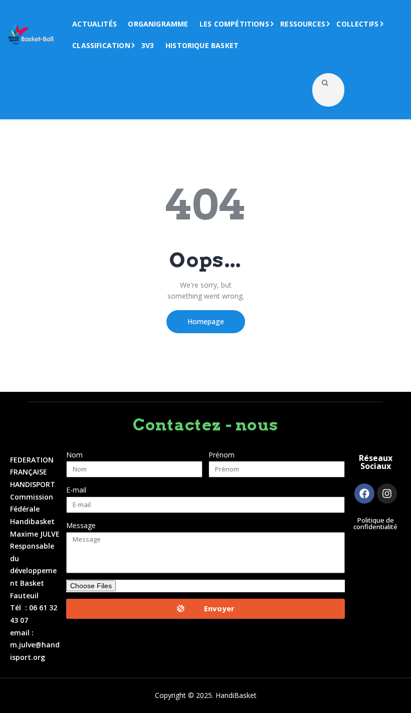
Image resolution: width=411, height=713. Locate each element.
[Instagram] (387, 494)
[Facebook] (364, 494)
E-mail (76, 490)
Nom (74, 454)
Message (81, 525)
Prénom (222, 454)
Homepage (205, 321)
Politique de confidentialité (375, 523)
